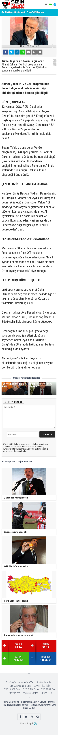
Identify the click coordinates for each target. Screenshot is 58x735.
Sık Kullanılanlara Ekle (20, 685)
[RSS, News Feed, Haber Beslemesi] (32, 717)
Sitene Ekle (46, 692)
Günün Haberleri (44, 682)
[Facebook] (5, 52)
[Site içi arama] (38, 717)
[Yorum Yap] (39, 52)
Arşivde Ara (14, 692)
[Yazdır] (34, 52)
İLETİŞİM (46, 685)
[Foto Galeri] (54, 4)
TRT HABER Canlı (12, 689)
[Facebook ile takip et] (20, 717)
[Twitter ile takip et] (26, 717)
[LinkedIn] (17, 52)
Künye (37, 685)
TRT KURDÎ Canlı (31, 689)
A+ (54, 60)
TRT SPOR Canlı (48, 689)
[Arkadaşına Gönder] (28, 52)
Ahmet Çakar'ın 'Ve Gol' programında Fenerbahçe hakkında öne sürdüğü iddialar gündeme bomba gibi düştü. (25, 67)
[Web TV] (50, 4)
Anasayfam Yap (26, 682)
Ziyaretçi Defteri (30, 692)
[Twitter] (11, 52)
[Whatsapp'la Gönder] (22, 52)
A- (54, 64)
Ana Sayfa (11, 682)
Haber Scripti (26, 723)
